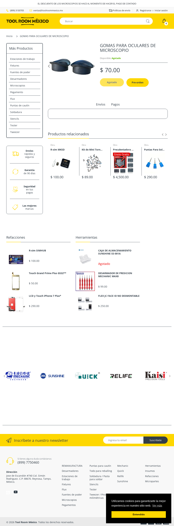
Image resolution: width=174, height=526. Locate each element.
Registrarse (146, 10)
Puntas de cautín (19, 105)
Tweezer (15, 132)
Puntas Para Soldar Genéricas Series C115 (154, 149)
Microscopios (17, 85)
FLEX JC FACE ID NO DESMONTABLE (119, 295)
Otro (84, 145)
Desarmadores (18, 78)
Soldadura (16, 112)
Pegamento (16, 92)
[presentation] (162, 134)
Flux (12, 98)
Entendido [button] (139, 514)
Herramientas (86, 237)
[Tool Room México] (27, 20)
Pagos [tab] (115, 104)
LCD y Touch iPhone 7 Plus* (45, 295)
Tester (13, 125)
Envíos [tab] (100, 104)
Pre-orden (137, 82)
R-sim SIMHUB (37, 250)
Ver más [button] (157, 505)
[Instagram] (8, 492)
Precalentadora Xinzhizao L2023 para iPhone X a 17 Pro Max (123, 149)
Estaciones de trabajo (22, 59)
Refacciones (15, 237)
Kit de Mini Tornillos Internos (92, 149)
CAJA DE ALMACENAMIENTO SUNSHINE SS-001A (114, 252)
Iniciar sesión (161, 10)
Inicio (9, 36)
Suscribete (156, 440)
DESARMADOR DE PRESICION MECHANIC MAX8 (115, 275)
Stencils (14, 118)
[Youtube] (16, 492)
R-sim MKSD (57, 149)
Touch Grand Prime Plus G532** (47, 273)
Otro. (52, 145)
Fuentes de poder (20, 72)
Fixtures (14, 65)
